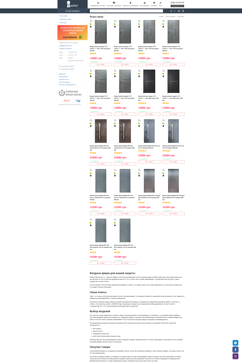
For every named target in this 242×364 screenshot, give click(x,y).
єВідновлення (63, 77)
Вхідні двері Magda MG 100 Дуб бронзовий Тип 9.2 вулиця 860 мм (173, 198)
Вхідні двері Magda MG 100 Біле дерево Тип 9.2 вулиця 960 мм (101, 247)
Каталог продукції (72, 11)
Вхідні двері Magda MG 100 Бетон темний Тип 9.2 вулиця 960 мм (100, 198)
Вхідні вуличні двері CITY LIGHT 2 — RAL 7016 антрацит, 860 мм (124, 98)
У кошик (101, 64)
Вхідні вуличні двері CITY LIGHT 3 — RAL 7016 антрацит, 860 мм (172, 49)
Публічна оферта (64, 82)
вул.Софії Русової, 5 (68, 69)
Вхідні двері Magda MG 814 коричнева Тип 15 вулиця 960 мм (100, 148)
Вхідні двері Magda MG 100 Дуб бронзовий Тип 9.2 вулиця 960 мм (149, 198)
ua (171, 11)
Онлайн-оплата (64, 79)
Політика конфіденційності (67, 85)
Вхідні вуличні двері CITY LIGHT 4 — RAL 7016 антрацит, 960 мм (100, 49)
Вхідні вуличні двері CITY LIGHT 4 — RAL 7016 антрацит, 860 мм (124, 49)
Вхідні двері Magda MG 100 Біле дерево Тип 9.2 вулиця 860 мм (125, 247)
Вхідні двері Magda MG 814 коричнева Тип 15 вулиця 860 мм (124, 148)
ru (174, 11)
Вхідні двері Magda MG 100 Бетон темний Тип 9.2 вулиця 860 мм (124, 198)
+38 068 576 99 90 (65, 46)
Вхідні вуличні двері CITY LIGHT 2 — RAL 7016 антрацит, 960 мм (100, 98)
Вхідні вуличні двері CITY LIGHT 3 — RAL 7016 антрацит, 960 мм (148, 49)
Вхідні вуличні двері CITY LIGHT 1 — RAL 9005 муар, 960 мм (148, 98)
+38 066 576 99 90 (65, 49)
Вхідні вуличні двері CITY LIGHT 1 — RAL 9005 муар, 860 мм (172, 98)
